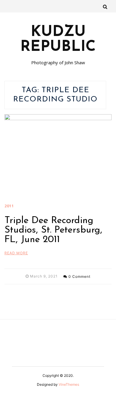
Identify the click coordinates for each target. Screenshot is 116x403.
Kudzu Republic (58, 40)
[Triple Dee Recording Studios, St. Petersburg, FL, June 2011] (58, 156)
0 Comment (79, 276)
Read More (16, 253)
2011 (9, 205)
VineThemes (69, 384)
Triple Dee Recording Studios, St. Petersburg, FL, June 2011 (53, 230)
